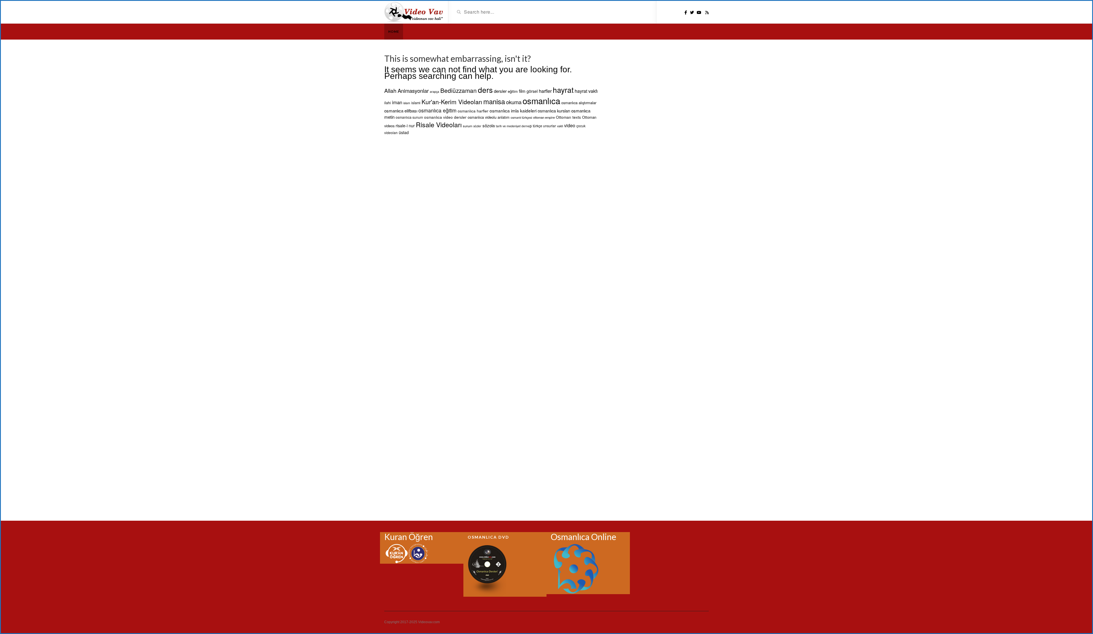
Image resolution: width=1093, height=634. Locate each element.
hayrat (563, 89)
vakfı (560, 126)
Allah (390, 90)
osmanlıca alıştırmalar (578, 102)
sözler (477, 126)
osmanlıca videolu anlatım (488, 117)
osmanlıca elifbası (400, 111)
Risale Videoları (439, 124)
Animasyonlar (413, 90)
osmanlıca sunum (409, 117)
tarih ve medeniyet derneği (514, 126)
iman (397, 102)
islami (415, 102)
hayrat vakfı (586, 91)
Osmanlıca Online (583, 537)
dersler (500, 91)
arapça (434, 91)
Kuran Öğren (408, 537)
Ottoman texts (568, 117)
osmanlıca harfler (473, 111)
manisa (494, 101)
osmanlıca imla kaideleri (513, 110)
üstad (404, 132)
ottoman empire (544, 117)
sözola (488, 125)
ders (485, 89)
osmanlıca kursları (554, 111)
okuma (513, 102)
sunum (467, 126)
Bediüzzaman (458, 90)
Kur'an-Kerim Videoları (452, 101)
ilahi (387, 102)
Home (393, 31)
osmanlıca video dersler (445, 117)
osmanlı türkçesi (521, 117)
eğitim (513, 91)
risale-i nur (405, 125)
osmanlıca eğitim (437, 110)
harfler (545, 90)
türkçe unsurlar (544, 125)
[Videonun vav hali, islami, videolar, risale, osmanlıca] (414, 12)
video (569, 125)
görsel (532, 91)
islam (406, 103)
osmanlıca (541, 100)
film (522, 91)
